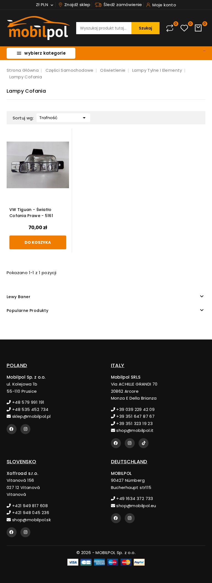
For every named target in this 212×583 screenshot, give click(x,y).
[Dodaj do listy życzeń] (77, 159)
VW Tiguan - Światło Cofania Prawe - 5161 (31, 212)
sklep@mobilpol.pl (31, 416)
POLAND (17, 365)
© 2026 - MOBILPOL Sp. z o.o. (106, 552)
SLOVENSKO (21, 461)
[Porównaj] (170, 28)
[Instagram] (25, 429)
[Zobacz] (77, 137)
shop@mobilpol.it (134, 430)
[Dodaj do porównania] (76, 148)
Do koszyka (38, 242)
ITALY (117, 365)
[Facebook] (12, 429)
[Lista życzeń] (184, 28)
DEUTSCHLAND (129, 461)
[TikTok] (144, 443)
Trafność (63, 117)
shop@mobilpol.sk (31, 520)
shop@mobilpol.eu (135, 506)
